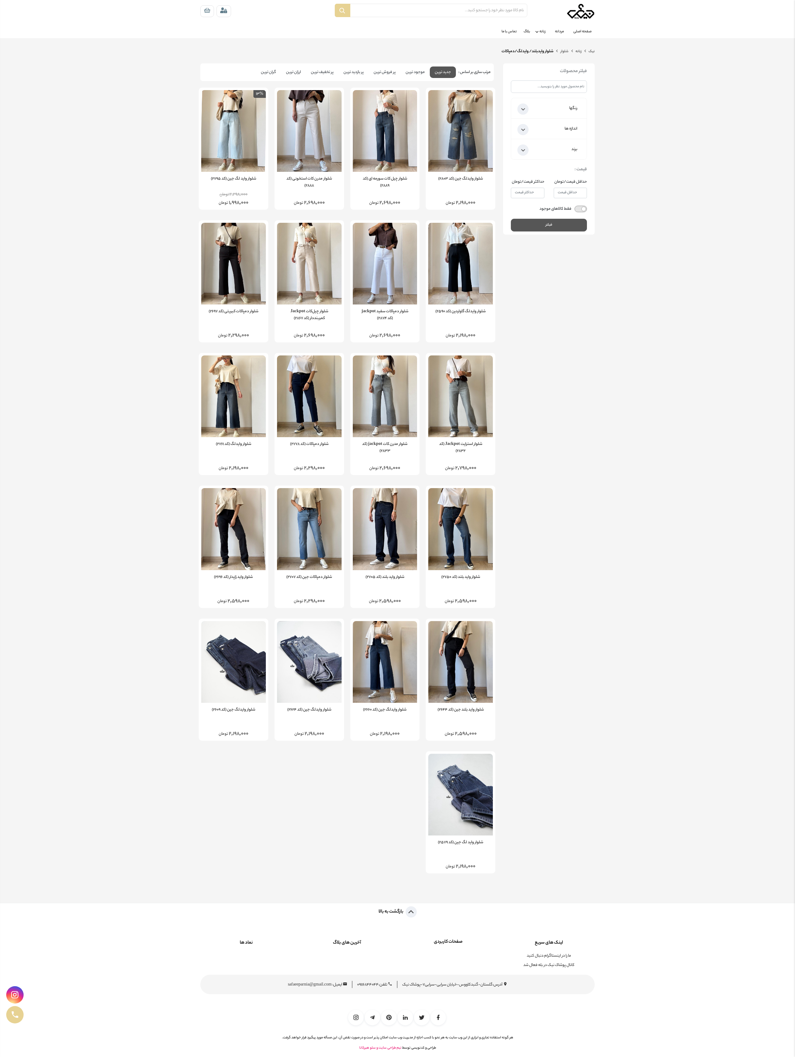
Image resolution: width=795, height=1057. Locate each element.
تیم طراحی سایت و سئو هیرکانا (380, 1048)
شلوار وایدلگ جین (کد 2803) (460, 179)
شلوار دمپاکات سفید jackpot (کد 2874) (384, 315)
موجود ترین (415, 72)
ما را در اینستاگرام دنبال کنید (549, 956)
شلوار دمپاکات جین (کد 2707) (309, 577)
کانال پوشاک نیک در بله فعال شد (549, 965)
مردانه (559, 32)
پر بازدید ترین (353, 72)
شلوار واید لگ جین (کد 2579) (460, 842)
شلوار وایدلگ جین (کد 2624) (309, 710)
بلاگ (527, 32)
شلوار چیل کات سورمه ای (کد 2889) (385, 182)
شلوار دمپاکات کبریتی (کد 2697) (233, 311)
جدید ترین (443, 72)
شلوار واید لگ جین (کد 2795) (233, 179)
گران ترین (268, 72)
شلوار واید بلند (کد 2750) (460, 577)
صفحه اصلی (582, 32)
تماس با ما (509, 32)
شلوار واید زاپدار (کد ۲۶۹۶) (233, 577)
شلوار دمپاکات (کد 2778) (309, 444)
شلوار (564, 51)
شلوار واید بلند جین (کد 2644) (461, 710)
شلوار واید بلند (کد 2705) (385, 577)
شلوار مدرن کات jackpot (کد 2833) (384, 448)
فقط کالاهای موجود (555, 209)
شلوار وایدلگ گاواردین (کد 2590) (460, 311)
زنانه (542, 32)
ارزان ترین (293, 72)
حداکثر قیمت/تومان (528, 182)
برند (574, 149)
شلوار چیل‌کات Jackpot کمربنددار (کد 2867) (309, 315)
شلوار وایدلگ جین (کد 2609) (233, 710)
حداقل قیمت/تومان (570, 182)
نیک (591, 51)
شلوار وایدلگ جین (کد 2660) (385, 710)
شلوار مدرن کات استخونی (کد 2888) (309, 182)
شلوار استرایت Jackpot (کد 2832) (460, 448)
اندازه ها (571, 129)
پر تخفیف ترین (322, 72)
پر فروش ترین (385, 72)
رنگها (573, 108)
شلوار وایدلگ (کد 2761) (233, 444)
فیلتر (549, 225)
